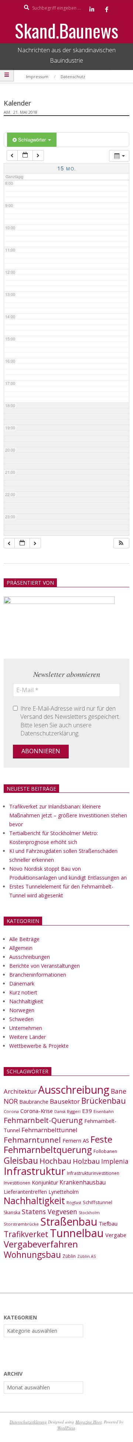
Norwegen (21, 1010)
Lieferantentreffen (25, 1191)
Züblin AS (86, 1256)
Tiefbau (108, 1223)
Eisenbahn (103, 1111)
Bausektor (65, 1101)
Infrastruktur (34, 1171)
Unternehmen (25, 1027)
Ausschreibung (73, 1090)
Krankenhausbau (82, 1182)
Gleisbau (21, 1160)
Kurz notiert (23, 992)
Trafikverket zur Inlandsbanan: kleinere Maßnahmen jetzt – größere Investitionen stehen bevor (68, 815)
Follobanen (105, 1151)
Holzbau (86, 1161)
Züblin (69, 1256)
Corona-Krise (36, 1110)
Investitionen (17, 1183)
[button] (121, 543)
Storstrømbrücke (21, 1224)
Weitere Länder (27, 1036)
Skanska (12, 1212)
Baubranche (33, 1101)
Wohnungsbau (32, 1254)
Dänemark (21, 983)
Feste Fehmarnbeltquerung (58, 1144)
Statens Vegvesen (49, 1211)
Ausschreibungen (29, 956)
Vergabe (115, 1235)
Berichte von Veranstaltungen (44, 965)
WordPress (66, 1428)
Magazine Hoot (88, 1422)
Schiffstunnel (97, 1202)
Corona (11, 1111)
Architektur (20, 1091)
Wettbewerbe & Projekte (39, 1045)
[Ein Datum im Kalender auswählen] (25, 155)
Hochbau (55, 1161)
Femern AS (75, 1140)
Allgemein (21, 947)
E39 (87, 1110)
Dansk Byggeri (67, 1111)
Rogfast (73, 1202)
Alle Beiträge (24, 939)
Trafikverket (26, 1234)
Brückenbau (103, 1101)
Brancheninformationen (37, 974)
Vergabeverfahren (41, 1244)
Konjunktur (45, 1182)
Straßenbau (68, 1222)
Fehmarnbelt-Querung (43, 1120)
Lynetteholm (63, 1191)
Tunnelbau (77, 1233)
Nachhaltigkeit (26, 1001)
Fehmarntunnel (32, 1139)
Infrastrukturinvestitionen (93, 1173)
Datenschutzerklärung (28, 1422)
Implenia (115, 1161)
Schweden (21, 1019)
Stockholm (89, 1212)
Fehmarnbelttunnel (49, 1130)
